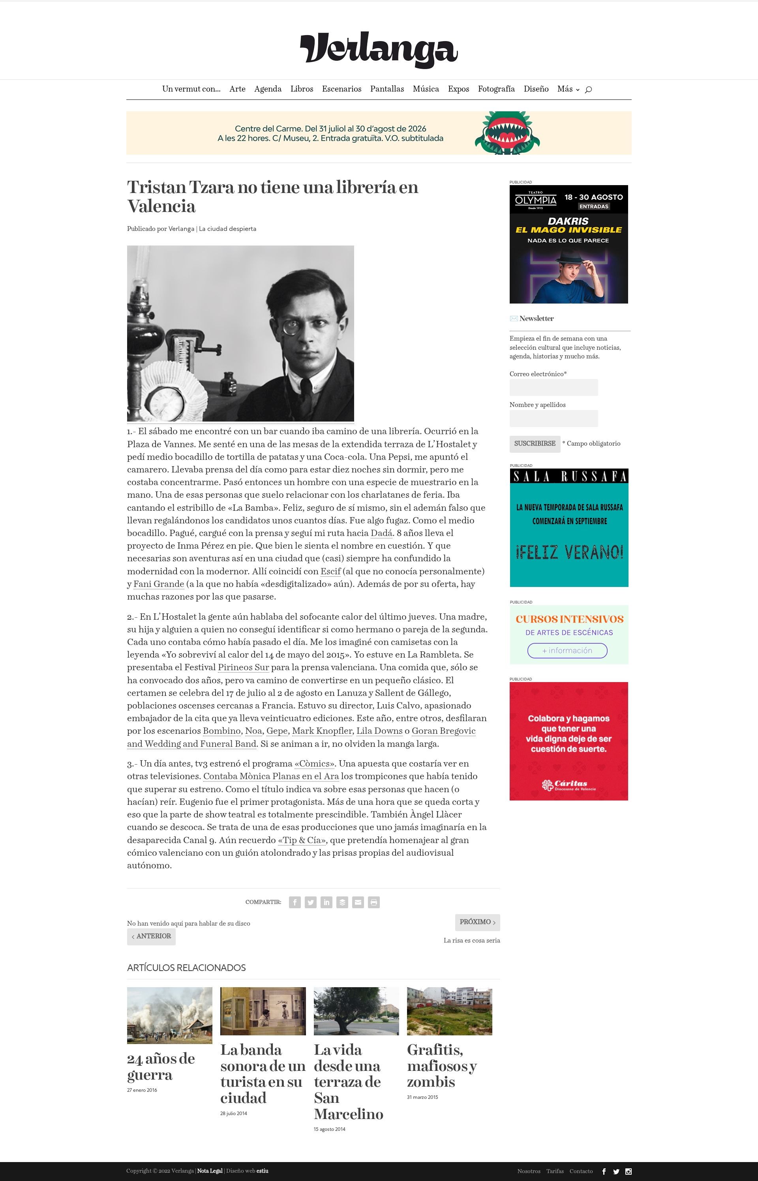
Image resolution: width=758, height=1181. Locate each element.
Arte (237, 90)
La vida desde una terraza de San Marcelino (348, 1083)
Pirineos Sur (243, 667)
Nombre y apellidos (538, 405)
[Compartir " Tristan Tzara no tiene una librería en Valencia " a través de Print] (374, 902)
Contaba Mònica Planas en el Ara (271, 776)
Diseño (536, 90)
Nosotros (529, 1171)
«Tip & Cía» (302, 840)
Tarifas (555, 1171)
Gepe (277, 731)
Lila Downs (379, 731)
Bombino (222, 731)
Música (426, 90)
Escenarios (342, 90)
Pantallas (387, 90)
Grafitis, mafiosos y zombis (442, 1067)
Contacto (581, 1171)
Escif (331, 571)
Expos (458, 90)
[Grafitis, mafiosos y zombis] (449, 1011)
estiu (262, 1171)
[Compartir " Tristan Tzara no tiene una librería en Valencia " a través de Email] (358, 902)
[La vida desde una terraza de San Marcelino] (356, 1011)
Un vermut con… (191, 90)
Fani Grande (158, 584)
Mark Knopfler (322, 731)
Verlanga (182, 229)
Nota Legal (210, 1171)
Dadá (381, 533)
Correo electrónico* (538, 374)
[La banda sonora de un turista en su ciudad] (263, 1011)
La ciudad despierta (228, 229)
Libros (302, 90)
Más (565, 90)
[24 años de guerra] (169, 1015)
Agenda (268, 90)
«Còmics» (314, 764)
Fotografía (496, 90)
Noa (253, 731)
